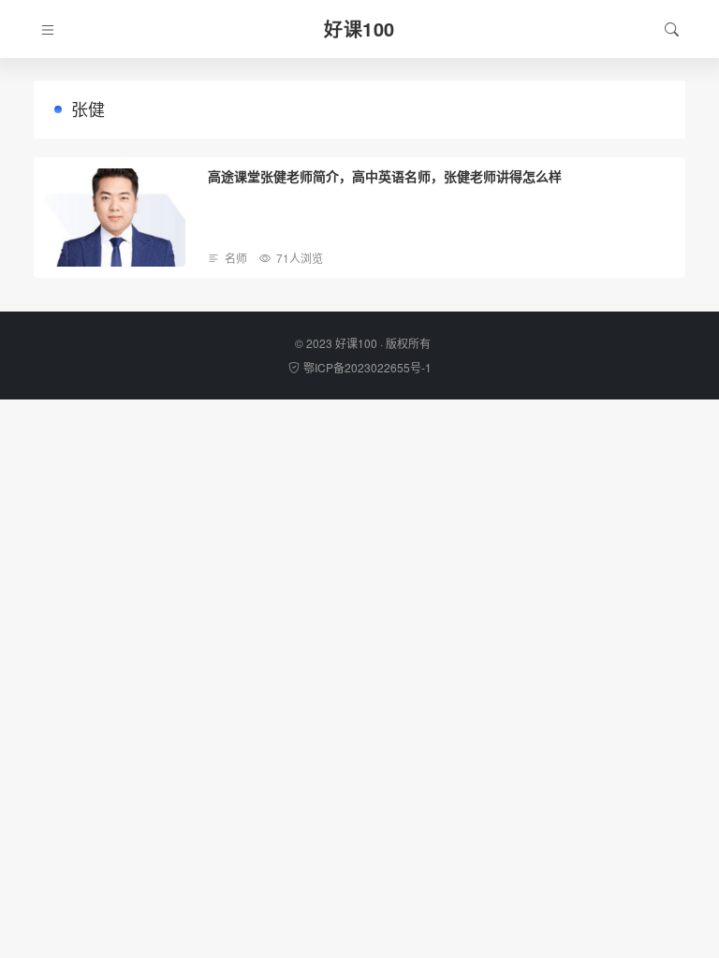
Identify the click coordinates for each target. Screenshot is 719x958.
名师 (236, 258)
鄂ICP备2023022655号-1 (367, 367)
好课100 (356, 343)
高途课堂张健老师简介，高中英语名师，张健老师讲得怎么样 (385, 176)
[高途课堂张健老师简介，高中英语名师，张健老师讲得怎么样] (115, 217)
